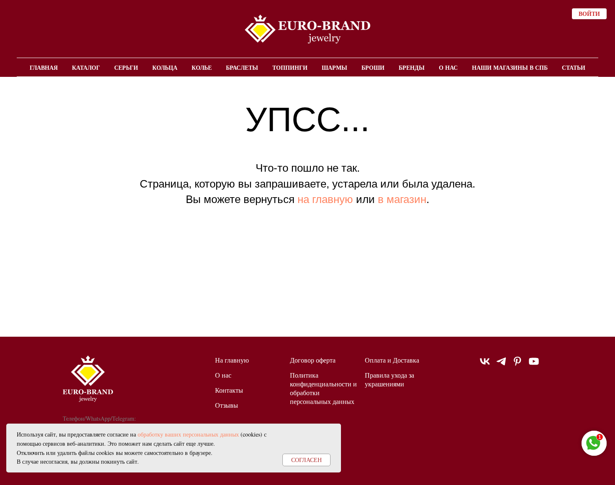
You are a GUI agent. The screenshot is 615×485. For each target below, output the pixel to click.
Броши (372, 67)
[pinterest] (517, 364)
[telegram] (501, 364)
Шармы (334, 67)
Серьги (126, 67)
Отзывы (226, 405)
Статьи (573, 67)
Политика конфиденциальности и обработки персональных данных (323, 388)
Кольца (164, 67)
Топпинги (290, 67)
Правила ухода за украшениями (389, 379)
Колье (202, 67)
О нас (448, 67)
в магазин (402, 199)
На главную (232, 359)
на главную (325, 199)
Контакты (229, 390)
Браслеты (242, 67)
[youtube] (534, 364)
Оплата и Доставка (392, 359)
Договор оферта (313, 359)
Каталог (86, 67)
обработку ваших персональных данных (188, 434)
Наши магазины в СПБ (510, 67)
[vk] (485, 364)
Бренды (412, 67)
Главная (44, 67)
